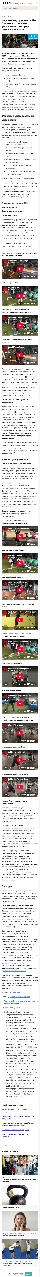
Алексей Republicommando (20, 997)
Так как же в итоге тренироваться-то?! (17, 1109)
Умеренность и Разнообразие (14, 971)
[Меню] (36, 3)
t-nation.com (15, 993)
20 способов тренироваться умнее (15, 1130)
